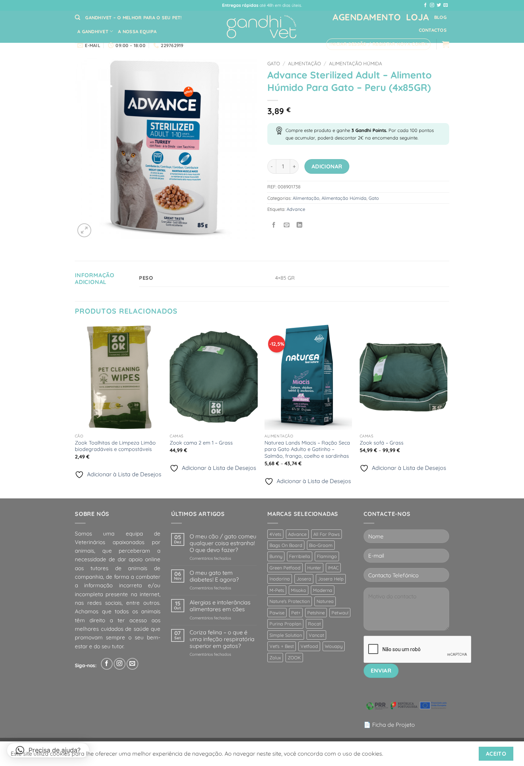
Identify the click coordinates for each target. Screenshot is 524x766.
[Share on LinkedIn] (299, 225)
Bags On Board (285, 545)
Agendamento (367, 16)
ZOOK (294, 657)
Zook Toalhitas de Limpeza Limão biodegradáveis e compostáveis (115, 446)
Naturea (325, 601)
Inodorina (279, 579)
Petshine (316, 612)
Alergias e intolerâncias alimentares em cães (220, 606)
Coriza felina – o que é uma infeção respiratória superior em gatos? (222, 639)
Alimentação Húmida (355, 63)
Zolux (275, 657)
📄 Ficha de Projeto (389, 724)
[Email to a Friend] (287, 225)
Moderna (322, 590)
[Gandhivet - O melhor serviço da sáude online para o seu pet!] (262, 26)
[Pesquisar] (77, 17)
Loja (417, 16)
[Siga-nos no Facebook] (425, 5)
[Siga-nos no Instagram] (432, 5)
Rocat (314, 624)
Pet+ (295, 612)
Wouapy (334, 646)
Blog (440, 17)
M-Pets (276, 590)
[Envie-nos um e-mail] (445, 5)
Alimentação (304, 63)
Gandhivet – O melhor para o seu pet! (133, 17)
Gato (273, 63)
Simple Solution (285, 635)
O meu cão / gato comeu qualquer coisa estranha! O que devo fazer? (223, 543)
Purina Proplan (285, 624)
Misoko (298, 590)
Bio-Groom (321, 545)
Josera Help (331, 579)
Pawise (276, 612)
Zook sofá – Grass (382, 443)
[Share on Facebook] (274, 225)
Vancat (316, 635)
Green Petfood (284, 567)
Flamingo (327, 556)
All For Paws (326, 534)
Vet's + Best (281, 646)
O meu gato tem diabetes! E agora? (214, 576)
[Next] (447, 411)
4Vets (275, 534)
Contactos (433, 30)
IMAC (333, 567)
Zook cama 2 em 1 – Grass (201, 443)
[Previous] (75, 411)
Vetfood (309, 646)
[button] (378, 44)
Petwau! (340, 612)
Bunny (275, 556)
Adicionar (327, 166)
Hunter (314, 567)
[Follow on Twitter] (439, 5)
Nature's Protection (289, 601)
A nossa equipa (137, 31)
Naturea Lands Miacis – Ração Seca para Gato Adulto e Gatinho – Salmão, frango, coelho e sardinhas (307, 449)
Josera (304, 579)
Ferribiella (299, 556)
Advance (296, 209)
